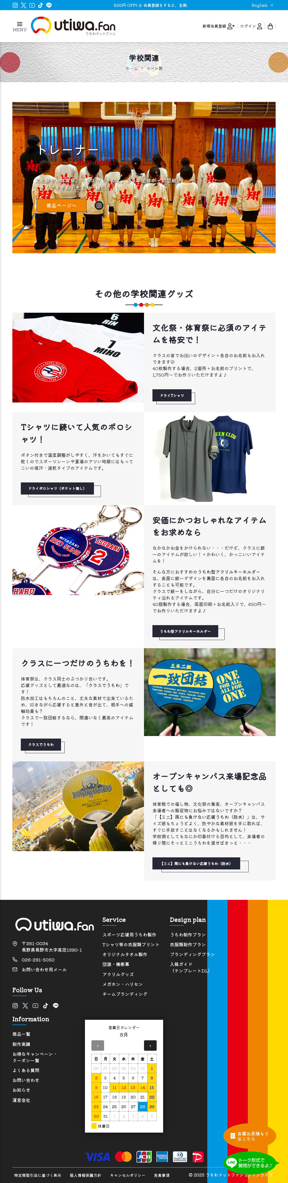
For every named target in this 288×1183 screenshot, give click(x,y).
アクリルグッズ (118, 974)
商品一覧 (21, 1034)
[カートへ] (270, 26)
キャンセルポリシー (127, 1175)
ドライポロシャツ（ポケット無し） (57, 488)
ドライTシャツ (172, 395)
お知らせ (21, 1090)
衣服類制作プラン (188, 944)
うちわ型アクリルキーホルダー (228, 571)
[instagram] (99, 205)
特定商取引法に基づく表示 (37, 1175)
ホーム (131, 68)
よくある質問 (25, 1070)
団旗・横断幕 (115, 964)
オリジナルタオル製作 (124, 954)
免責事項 (162, 1175)
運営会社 (21, 1100)
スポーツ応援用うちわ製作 (129, 934)
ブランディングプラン (192, 954)
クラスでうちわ (104, 685)
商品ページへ (61, 205)
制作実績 (21, 1044)
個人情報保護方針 (85, 1175)
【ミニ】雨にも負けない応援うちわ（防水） (202, 816)
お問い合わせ (25, 1080)
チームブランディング (124, 994)
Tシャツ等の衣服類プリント (130, 944)
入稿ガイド (191, 967)
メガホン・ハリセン (122, 984)
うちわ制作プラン (188, 934)
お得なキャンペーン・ (34, 1057)
